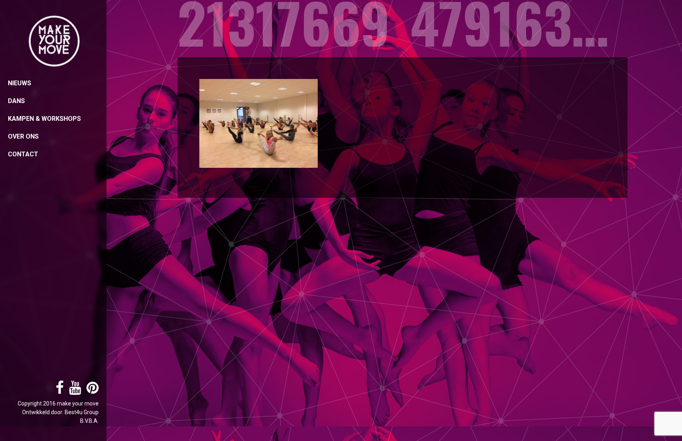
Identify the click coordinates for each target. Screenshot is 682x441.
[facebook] (58, 391)
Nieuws (19, 83)
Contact (23, 154)
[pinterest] (90, 391)
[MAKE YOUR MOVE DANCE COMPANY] (53, 41)
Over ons (23, 136)
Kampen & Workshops (44, 118)
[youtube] (73, 391)
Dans (16, 101)
